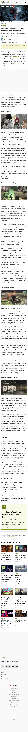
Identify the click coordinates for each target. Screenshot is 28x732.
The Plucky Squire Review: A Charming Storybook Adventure (7, 600)
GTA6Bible (14, 719)
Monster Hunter (17, 56)
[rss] (2, 666)
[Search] (16, 2)
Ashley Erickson (18, 605)
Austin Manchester (5, 605)
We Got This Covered (14, 700)
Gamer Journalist (14, 704)
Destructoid (14, 702)
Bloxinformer (14, 717)
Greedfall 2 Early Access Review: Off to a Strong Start (6, 557)
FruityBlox (14, 715)
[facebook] (13, 666)
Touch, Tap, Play (14, 713)
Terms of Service (5, 674)
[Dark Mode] (19, 2)
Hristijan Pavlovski (19, 583)
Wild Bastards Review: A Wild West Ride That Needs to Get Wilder (7, 623)
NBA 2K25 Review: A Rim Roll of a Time (21, 621)
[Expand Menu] (22, 2)
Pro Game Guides (14, 688)
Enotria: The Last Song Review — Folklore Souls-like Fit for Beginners (20, 600)
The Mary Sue (14, 711)
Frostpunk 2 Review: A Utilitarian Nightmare (18, 578)
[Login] (25, 2)
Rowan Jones (4, 581)
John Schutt (17, 561)
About (2, 672)
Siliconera (14, 698)
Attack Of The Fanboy (14, 694)
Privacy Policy (4, 676)
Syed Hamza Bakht (5, 627)
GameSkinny (14, 706)
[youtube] (16, 666)
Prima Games (14, 696)
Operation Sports (14, 709)
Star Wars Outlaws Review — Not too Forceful (20, 557)
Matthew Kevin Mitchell (20, 624)
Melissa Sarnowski (5, 561)
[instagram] (6, 666)
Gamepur (14, 692)
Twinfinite (14, 690)
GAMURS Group (24, 722)
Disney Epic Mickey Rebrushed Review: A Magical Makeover (7, 577)
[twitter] (9, 666)
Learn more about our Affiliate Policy (7, 536)
